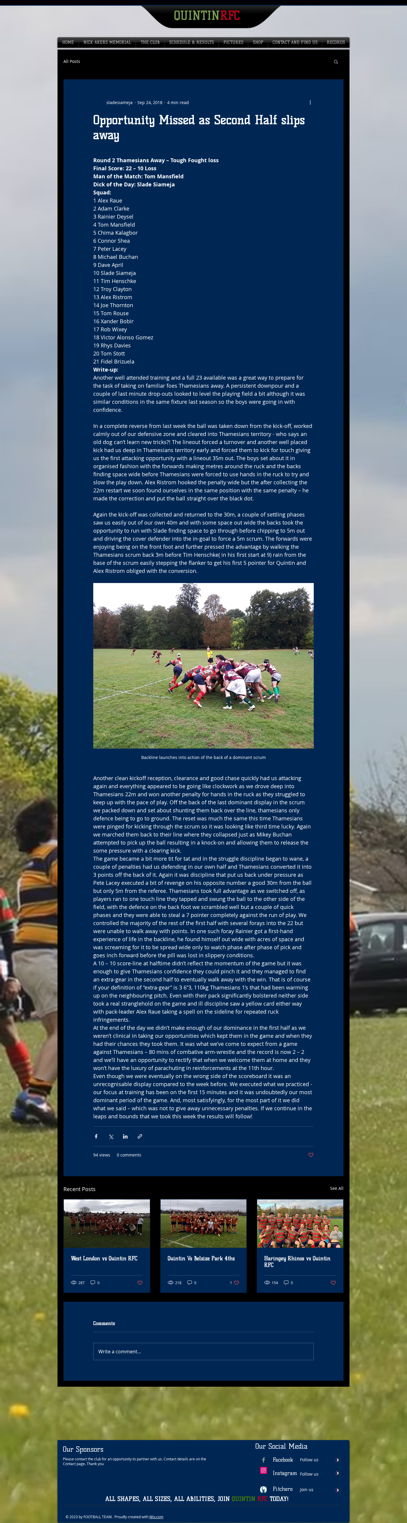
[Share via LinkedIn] (125, 1136)
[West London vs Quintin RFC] (107, 1223)
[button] (336, 61)
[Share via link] (140, 1136)
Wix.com (156, 1516)
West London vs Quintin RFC (104, 1258)
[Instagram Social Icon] (263, 1470)
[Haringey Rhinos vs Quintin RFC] (300, 1223)
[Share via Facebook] (96, 1136)
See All (337, 1188)
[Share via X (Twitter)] (111, 1136)
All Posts (71, 61)
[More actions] (310, 102)
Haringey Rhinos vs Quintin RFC (297, 1261)
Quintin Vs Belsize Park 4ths (201, 1258)
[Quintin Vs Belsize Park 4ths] (204, 1223)
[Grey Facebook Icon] (263, 1459)
